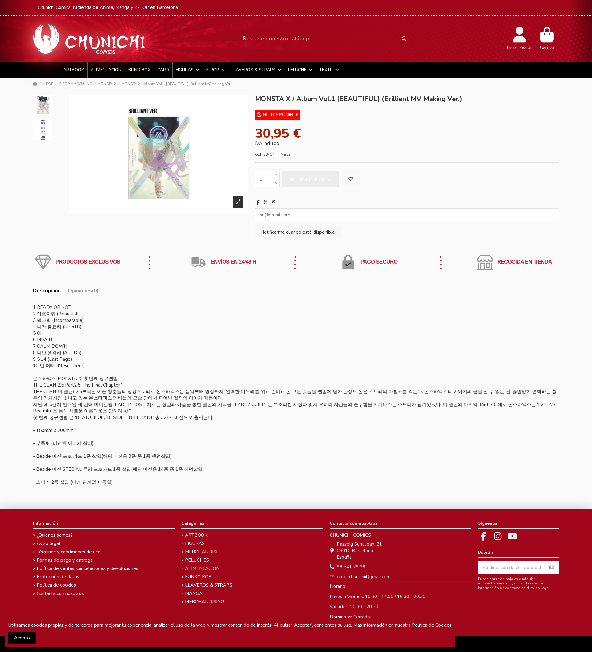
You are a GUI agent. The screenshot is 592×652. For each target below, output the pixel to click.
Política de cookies (56, 585)
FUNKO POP (198, 577)
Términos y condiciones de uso (69, 552)
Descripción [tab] (47, 291)
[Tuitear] (265, 202)
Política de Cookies (432, 625)
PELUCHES (197, 560)
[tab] (83, 292)
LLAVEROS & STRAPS (208, 585)
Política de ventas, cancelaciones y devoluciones (87, 568)
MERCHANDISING (204, 602)
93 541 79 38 (351, 567)
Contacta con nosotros (60, 593)
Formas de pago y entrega (65, 560)
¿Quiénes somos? (55, 535)
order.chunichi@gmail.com (364, 577)
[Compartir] (258, 202)
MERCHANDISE (202, 552)
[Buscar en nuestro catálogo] (404, 39)
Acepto (22, 638)
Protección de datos (58, 577)
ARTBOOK (196, 535)
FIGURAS (195, 543)
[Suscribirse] (552, 567)
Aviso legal (48, 543)
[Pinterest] (273, 202)
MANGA (194, 593)
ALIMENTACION (202, 568)
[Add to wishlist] (351, 179)
